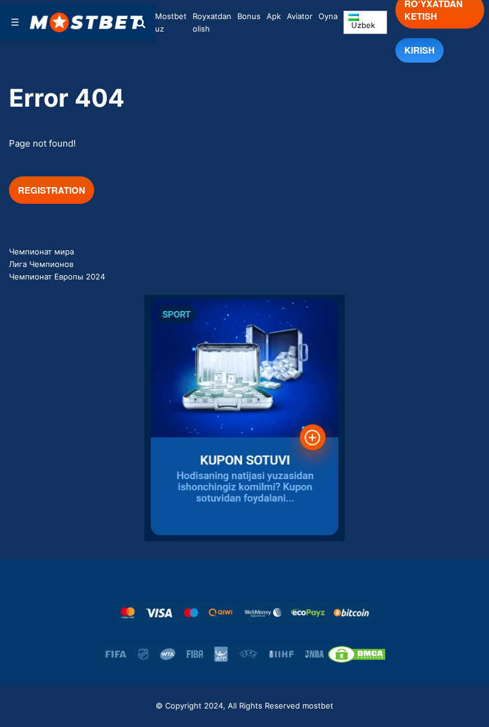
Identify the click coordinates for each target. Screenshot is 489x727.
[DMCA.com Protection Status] (356, 654)
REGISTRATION (51, 190)
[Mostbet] (86, 22)
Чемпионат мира (41, 251)
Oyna (328, 16)
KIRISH (419, 50)
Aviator (299, 16)
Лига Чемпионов (41, 264)
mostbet (317, 705)
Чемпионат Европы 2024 (57, 276)
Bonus (249, 16)
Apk (274, 16)
